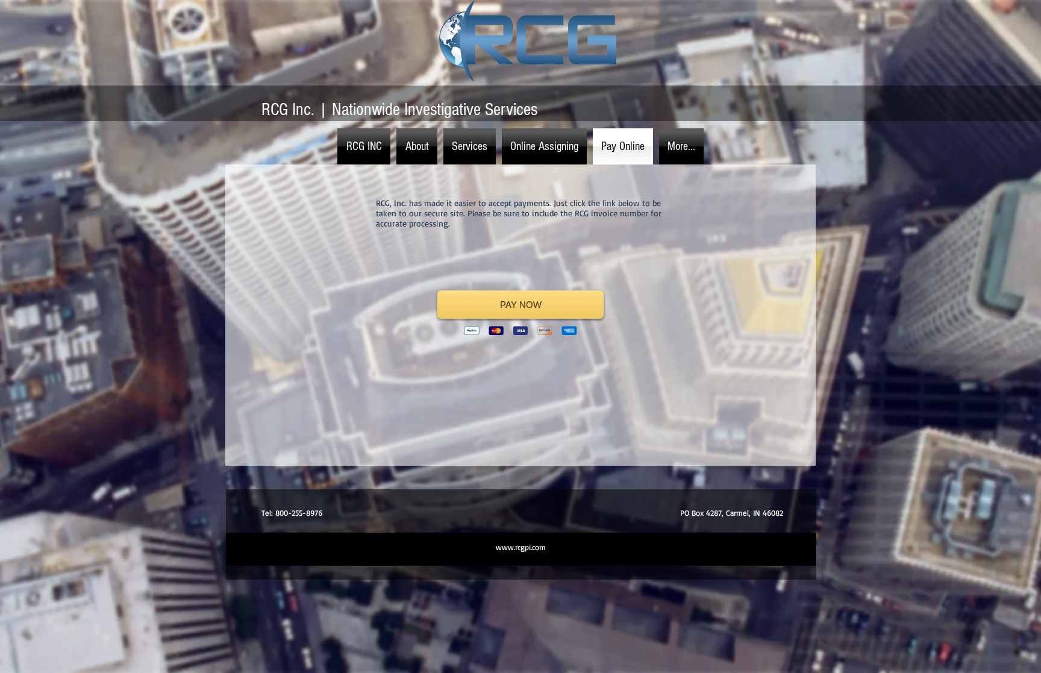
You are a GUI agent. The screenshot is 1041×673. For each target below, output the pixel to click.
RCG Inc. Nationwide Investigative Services (399, 109)
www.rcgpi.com (521, 547)
